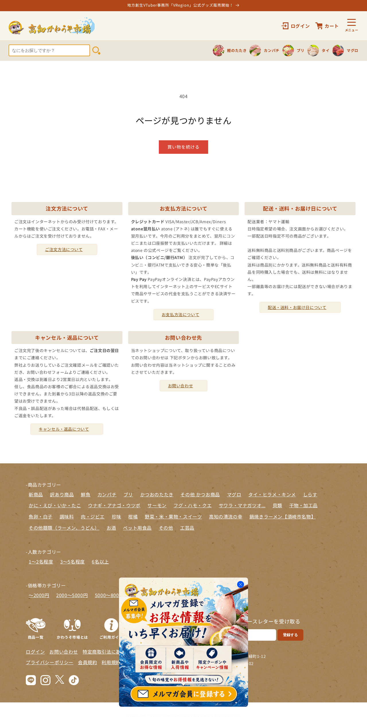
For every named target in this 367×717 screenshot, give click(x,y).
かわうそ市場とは (72, 636)
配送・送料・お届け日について (297, 307)
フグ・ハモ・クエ (192, 505)
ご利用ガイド (111, 636)
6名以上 (100, 561)
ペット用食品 (137, 527)
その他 (166, 527)
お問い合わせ (180, 385)
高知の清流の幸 (225, 516)
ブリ (128, 494)
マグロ (234, 494)
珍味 (116, 516)
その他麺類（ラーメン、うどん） (64, 527)
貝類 (277, 505)
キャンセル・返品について (64, 429)
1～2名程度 (41, 561)
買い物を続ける (183, 147)
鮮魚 (85, 494)
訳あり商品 (62, 494)
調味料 (67, 516)
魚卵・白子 (40, 516)
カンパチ (106, 494)
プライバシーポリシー (49, 662)
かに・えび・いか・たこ (55, 505)
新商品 (36, 494)
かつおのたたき (156, 494)
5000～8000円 (110, 595)
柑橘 (133, 516)
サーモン (156, 505)
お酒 (111, 527)
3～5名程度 (72, 561)
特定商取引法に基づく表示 (111, 651)
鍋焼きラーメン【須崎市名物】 (282, 516)
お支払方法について (180, 314)
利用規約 (110, 662)
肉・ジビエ (93, 516)
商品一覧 (35, 636)
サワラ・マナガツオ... (242, 505)
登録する (290, 635)
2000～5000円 (72, 595)
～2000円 (39, 595)
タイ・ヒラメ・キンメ (272, 494)
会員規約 (87, 662)
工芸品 (187, 527)
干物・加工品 (303, 505)
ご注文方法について (64, 249)
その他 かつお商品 (200, 494)
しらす (310, 494)
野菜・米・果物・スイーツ (173, 516)
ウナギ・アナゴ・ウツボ (114, 505)
